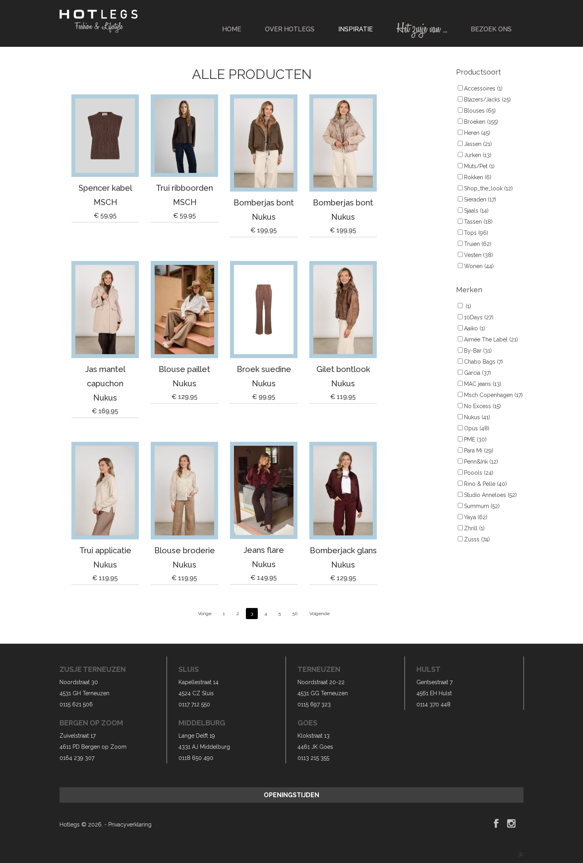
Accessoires (483, 88)
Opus (476, 428)
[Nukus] (263, 143)
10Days (478, 317)
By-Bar (478, 350)
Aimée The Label (491, 339)
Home (231, 29)
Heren (477, 133)
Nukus (477, 417)
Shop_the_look (488, 188)
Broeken (481, 122)
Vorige (204, 613)
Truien (477, 244)
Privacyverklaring (130, 824)
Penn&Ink (481, 461)
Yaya (475, 517)
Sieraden (480, 199)
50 (295, 613)
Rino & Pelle (485, 484)
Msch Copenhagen (493, 395)
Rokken (477, 177)
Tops (476, 233)
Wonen (479, 266)
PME (475, 439)
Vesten (478, 255)
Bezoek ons (491, 29)
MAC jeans (482, 384)
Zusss (477, 539)
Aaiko (474, 328)
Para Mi (478, 450)
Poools (478, 473)
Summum (482, 506)
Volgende (319, 613)
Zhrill (474, 528)
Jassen (478, 144)
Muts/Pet (479, 166)
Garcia (477, 373)
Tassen (478, 222)
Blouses (480, 110)
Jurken (477, 155)
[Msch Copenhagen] (105, 135)
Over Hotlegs (290, 29)
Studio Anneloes (490, 495)
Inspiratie (355, 29)
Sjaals (476, 210)
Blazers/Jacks (487, 99)
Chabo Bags (483, 362)
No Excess (482, 406)
